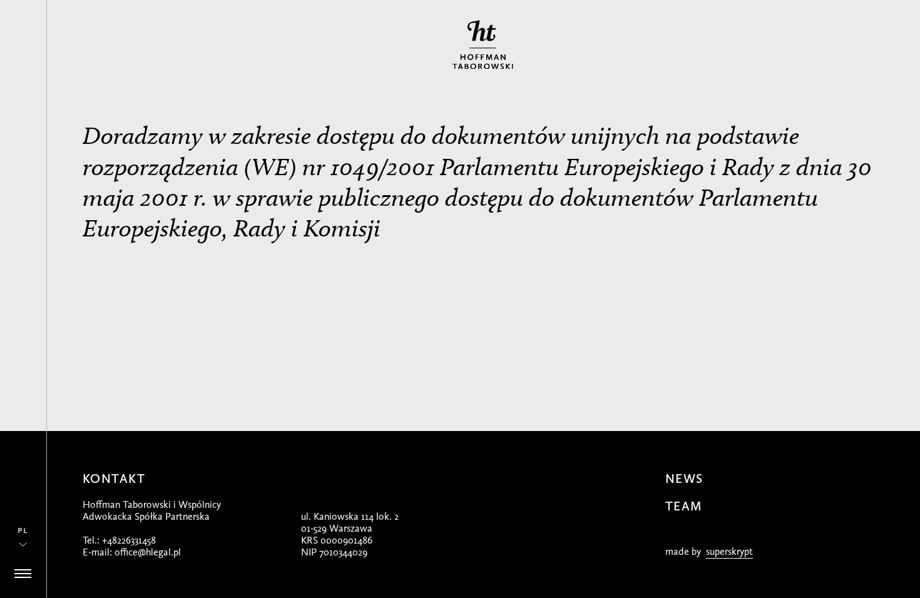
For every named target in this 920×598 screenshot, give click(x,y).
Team (683, 506)
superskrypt (729, 551)
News (684, 478)
